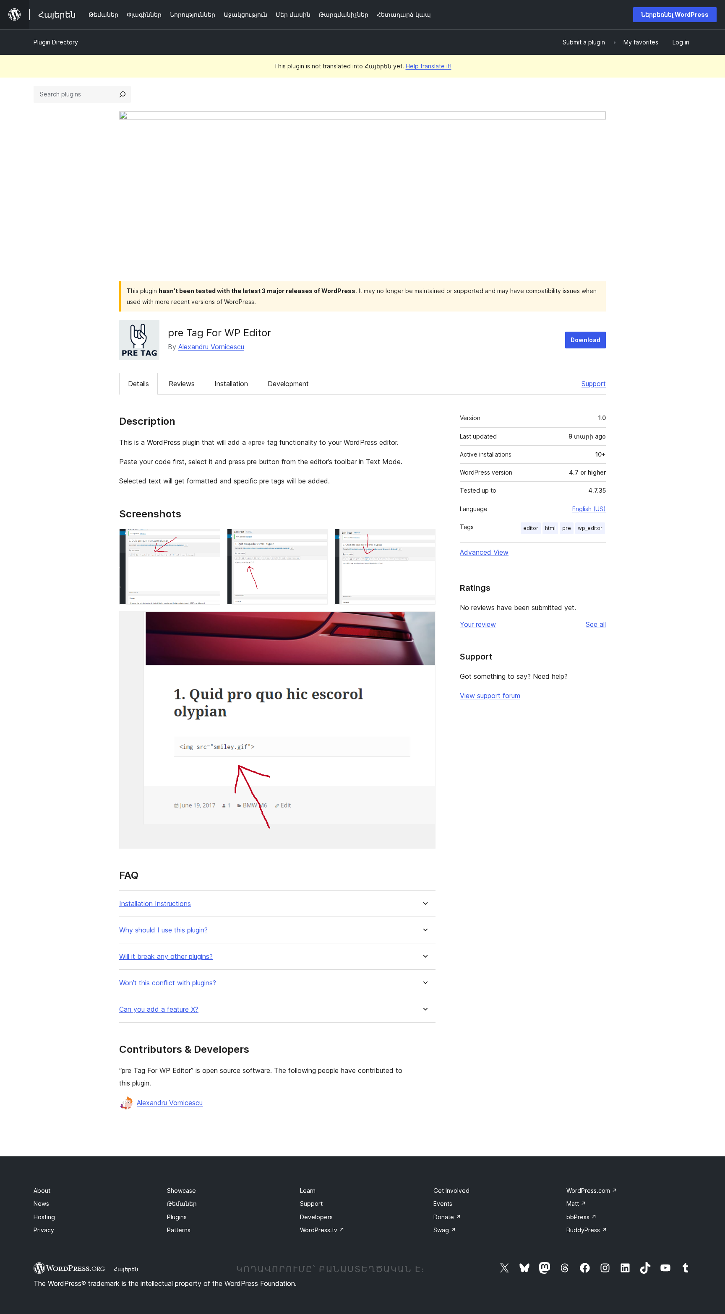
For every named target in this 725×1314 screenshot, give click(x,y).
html (550, 528)
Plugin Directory (56, 42)
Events (442, 1203)
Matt (576, 1203)
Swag (444, 1229)
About (42, 1190)
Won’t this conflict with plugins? (167, 983)
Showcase (181, 1190)
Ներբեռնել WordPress (675, 14)
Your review (478, 624)
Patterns (178, 1229)
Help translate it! (428, 66)
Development (288, 383)
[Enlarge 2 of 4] (316, 540)
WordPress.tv (322, 1229)
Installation (231, 383)
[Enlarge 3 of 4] (424, 540)
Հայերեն (126, 1269)
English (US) (589, 508)
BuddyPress (586, 1229)
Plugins (177, 1217)
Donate (447, 1217)
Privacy (44, 1229)
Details (138, 383)
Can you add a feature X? (158, 1009)
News (41, 1203)
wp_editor (590, 528)
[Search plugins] (122, 94)
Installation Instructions (155, 904)
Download (585, 339)
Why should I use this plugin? (163, 930)
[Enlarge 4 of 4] (424, 622)
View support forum (490, 695)
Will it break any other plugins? (166, 957)
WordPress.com (591, 1190)
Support (594, 383)
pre (566, 528)
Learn (308, 1190)
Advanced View (484, 552)
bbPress (581, 1217)
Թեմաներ (182, 1203)
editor (530, 528)
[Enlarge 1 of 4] (209, 540)
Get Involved (451, 1190)
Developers (316, 1217)
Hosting (44, 1217)
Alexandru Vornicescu (211, 347)
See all (596, 624)
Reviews (182, 383)
